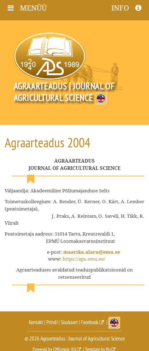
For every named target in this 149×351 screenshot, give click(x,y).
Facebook (89, 322)
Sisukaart (69, 322)
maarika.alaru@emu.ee (91, 252)
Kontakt (36, 322)
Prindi (52, 322)
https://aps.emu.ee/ (84, 259)
